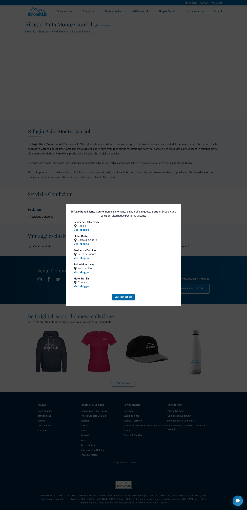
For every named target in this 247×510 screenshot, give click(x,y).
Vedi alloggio (81, 229)
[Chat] (238, 501)
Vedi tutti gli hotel (123, 297)
